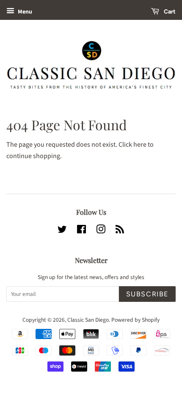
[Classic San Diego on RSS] (119, 231)
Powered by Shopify (135, 320)
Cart (169, 11)
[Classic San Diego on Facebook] (81, 231)
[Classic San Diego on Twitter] (62, 231)
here (139, 144)
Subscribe (147, 294)
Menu (24, 12)
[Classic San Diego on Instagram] (100, 231)
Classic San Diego (88, 320)
